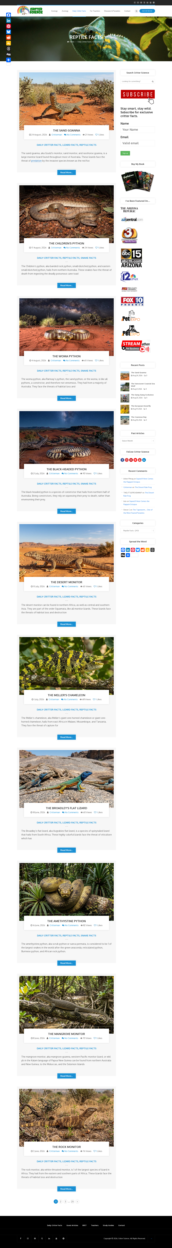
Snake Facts (88, 257)
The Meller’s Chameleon (66, 695)
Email (125, 137)
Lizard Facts (70, 144)
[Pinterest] (8, 26)
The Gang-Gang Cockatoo (142, 395)
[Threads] (8, 49)
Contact (121, 1225)
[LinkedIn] (8, 20)
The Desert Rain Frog (143, 487)
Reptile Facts (87, 144)
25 (72, 1201)
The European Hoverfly (141, 406)
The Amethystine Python (66, 921)
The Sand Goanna (66, 130)
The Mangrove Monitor (66, 1034)
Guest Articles (72, 1225)
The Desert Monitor (66, 582)
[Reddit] (8, 37)
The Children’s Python (66, 243)
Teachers (94, 1225)
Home (71, 42)
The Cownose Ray (138, 417)
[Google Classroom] (8, 43)
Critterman (57, 134)
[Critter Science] (30, 10)
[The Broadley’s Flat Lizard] (66, 779)
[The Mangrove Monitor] (66, 1005)
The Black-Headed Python (67, 469)
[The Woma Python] (66, 327)
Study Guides (108, 1225)
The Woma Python (66, 356)
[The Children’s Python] (66, 214)
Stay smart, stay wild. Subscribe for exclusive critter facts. (137, 123)
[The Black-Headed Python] (66, 440)
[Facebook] (8, 15)
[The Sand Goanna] (66, 101)
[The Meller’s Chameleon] (66, 666)
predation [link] (36, 160)
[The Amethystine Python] (66, 892)
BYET (84, 1225)
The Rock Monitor (66, 1147)
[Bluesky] (8, 32)
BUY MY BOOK (147, 11)
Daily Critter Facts (84, 42)
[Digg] (8, 54)
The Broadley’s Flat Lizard (66, 808)
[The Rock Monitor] (66, 1118)
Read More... (66, 172)
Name (125, 123)
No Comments (74, 134)
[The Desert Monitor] (66, 553)
